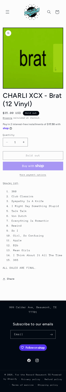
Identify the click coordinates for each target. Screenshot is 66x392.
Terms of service (23, 385)
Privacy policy (30, 379)
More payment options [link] (33, 175)
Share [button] (11, 278)
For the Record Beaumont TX (33, 375)
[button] (7, 12)
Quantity (9, 135)
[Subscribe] (51, 334)
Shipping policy (48, 385)
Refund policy (53, 379)
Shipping (7, 118)
